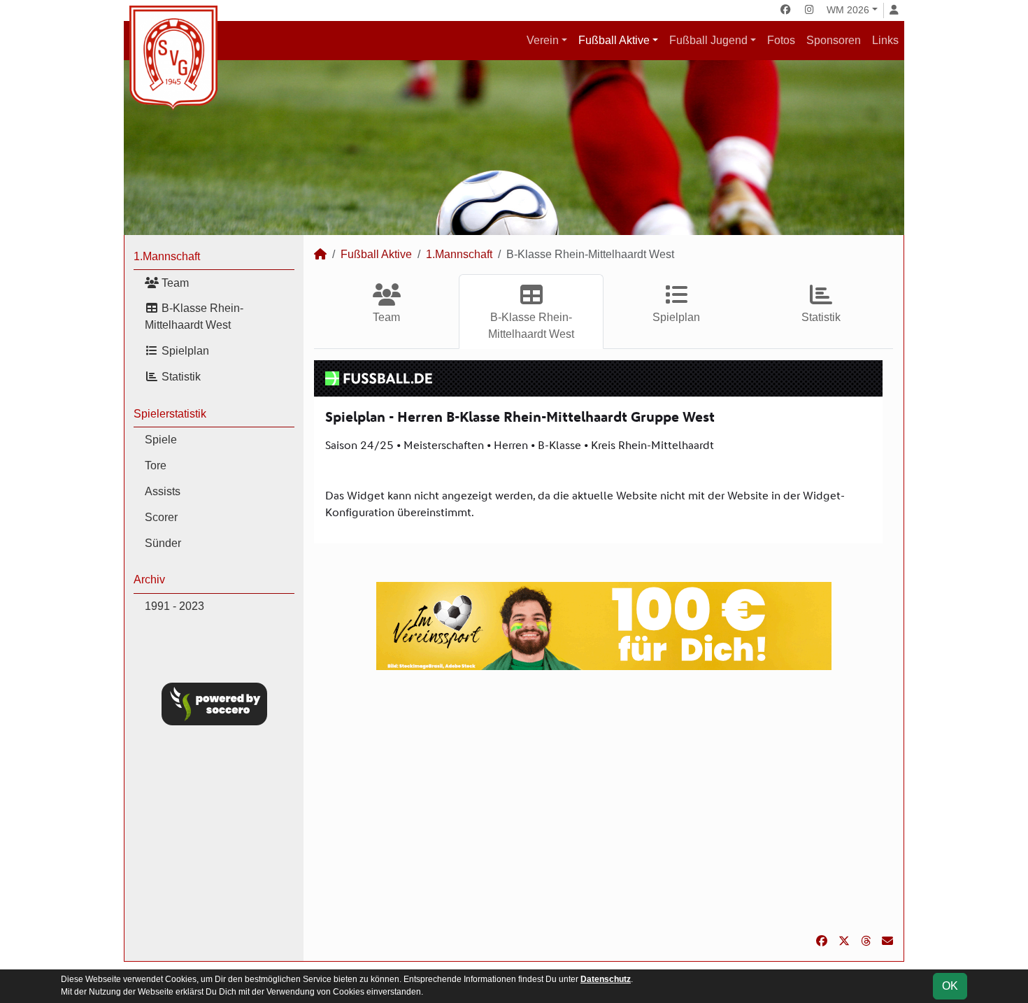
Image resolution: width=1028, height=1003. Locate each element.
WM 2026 (848, 9)
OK (950, 986)
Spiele (161, 440)
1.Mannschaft (167, 256)
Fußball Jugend (708, 40)
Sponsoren (833, 40)
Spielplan (184, 351)
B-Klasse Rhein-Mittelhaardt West (194, 316)
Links (885, 40)
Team (174, 283)
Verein (543, 40)
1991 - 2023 (174, 606)
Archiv (149, 579)
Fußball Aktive (614, 40)
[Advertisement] (603, 801)
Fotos (781, 40)
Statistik (180, 377)
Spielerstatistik (170, 414)
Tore (155, 465)
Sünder (163, 543)
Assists (162, 491)
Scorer (161, 517)
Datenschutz (605, 979)
